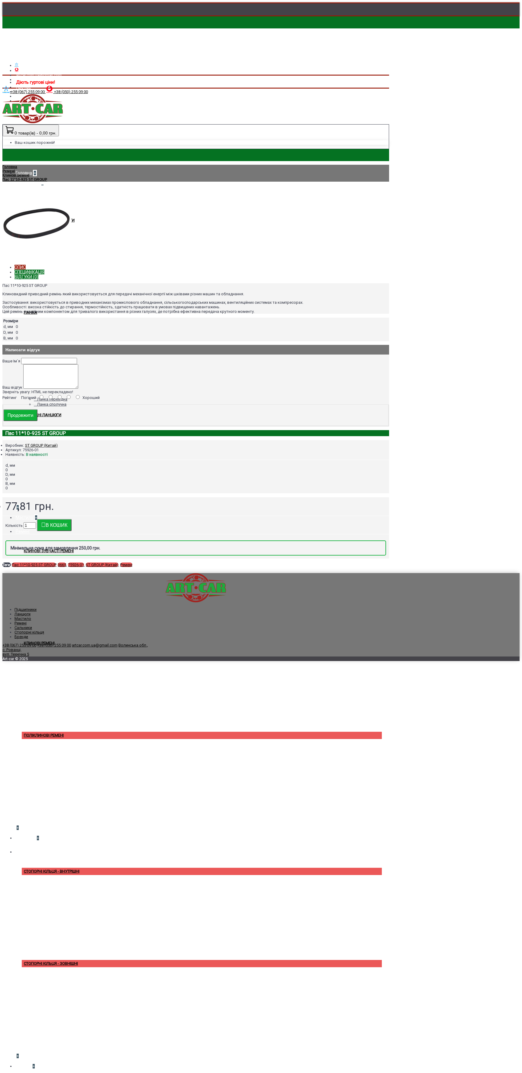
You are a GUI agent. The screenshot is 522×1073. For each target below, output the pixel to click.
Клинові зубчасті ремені (49, 551)
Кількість (14, 525)
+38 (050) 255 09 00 (54, 645)
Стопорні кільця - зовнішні (51, 963)
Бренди (21, 636)
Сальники (23, 627)
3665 (62, 564)
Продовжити (20, 415)
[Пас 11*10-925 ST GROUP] (36, 253)
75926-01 (76, 564)
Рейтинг (9, 397)
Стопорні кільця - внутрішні (51, 871)
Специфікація (29, 272)
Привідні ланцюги (42, 415)
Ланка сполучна (51, 404)
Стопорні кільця (29, 632)
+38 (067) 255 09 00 (19, 645)
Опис (20, 267)
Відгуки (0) (26, 276)
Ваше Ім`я (11, 361)
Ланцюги (22, 614)
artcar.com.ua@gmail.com (95, 645)
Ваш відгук (12, 387)
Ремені (126, 564)
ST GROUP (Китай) (41, 445)
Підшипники (25, 609)
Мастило (22, 618)
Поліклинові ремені (44, 735)
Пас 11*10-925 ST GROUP (34, 564)
